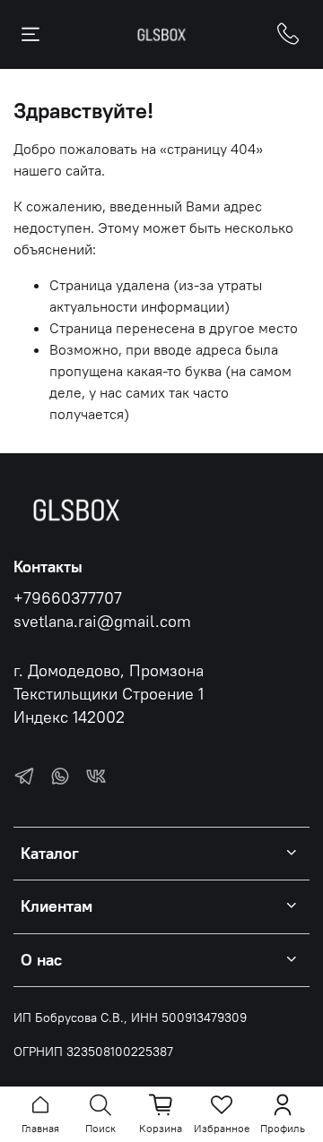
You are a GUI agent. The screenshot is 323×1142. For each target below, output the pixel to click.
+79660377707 (67, 598)
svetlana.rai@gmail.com (102, 621)
